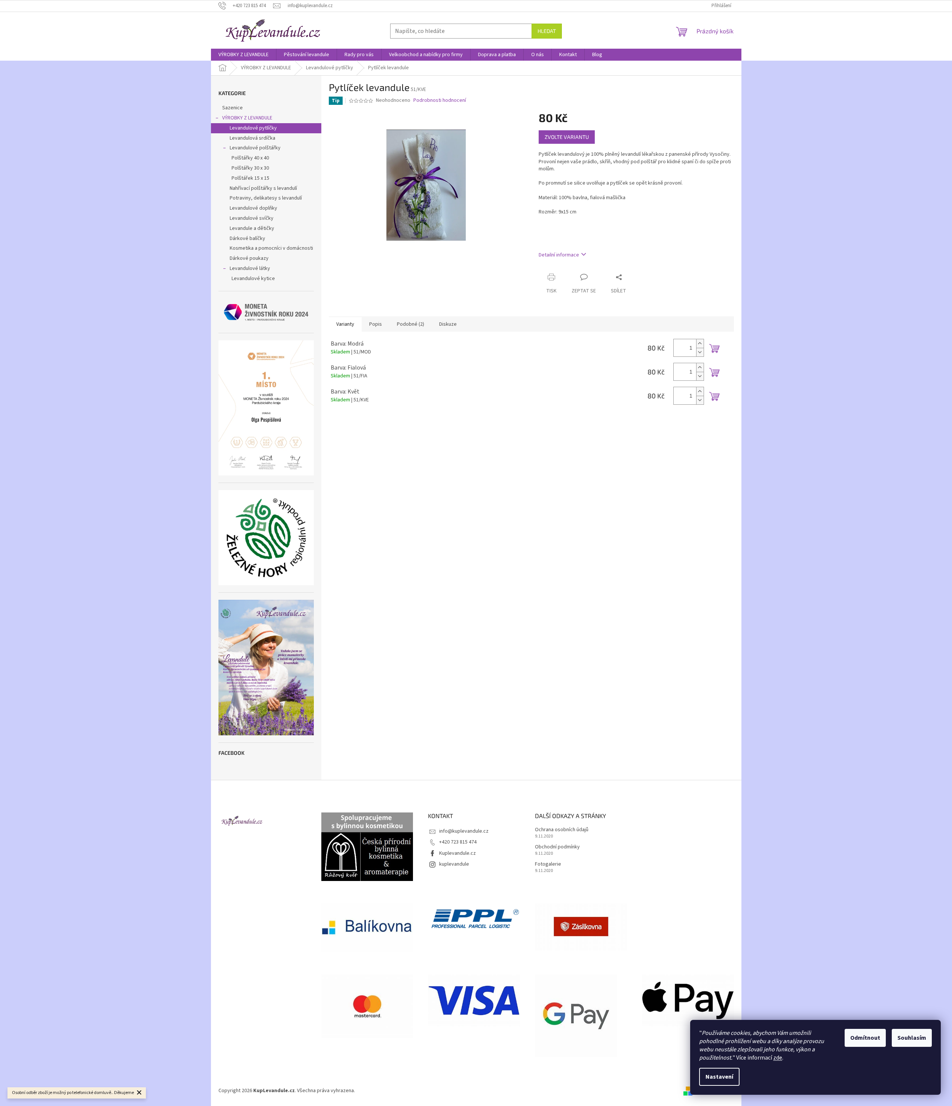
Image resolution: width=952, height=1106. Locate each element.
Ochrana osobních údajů (561, 829)
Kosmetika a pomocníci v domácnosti (271, 248)
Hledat (547, 31)
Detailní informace (559, 255)
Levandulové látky (250, 268)
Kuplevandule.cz (457, 853)
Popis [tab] (375, 324)
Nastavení (719, 1077)
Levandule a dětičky (252, 228)
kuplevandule (454, 864)
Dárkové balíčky (247, 238)
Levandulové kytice (253, 278)
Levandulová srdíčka (252, 138)
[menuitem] (243, 55)
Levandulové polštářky (255, 148)
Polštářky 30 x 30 (250, 168)
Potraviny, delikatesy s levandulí (266, 198)
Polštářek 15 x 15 (250, 178)
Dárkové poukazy (249, 258)
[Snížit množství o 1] (700, 352)
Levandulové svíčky (251, 218)
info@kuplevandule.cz (464, 831)
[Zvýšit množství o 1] (700, 343)
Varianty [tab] (345, 324)
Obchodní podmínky (557, 847)
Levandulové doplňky (253, 208)
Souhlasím (911, 1038)
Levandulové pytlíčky (253, 128)
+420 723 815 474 (458, 842)
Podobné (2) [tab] (410, 324)
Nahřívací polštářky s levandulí (263, 188)
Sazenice (232, 108)
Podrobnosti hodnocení (439, 100)
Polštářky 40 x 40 (250, 158)
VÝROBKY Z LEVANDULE (247, 118)
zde (777, 1058)
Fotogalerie (548, 864)
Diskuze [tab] (448, 324)
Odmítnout (865, 1038)
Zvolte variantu (567, 137)
